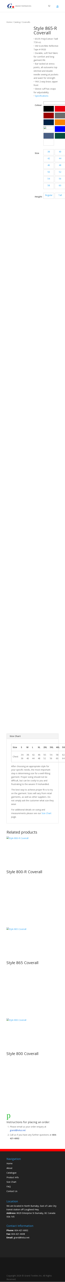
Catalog (17, 22)
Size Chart (46, 813)
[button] (48, 109)
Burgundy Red (49, 115)
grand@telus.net (18, 1130)
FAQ (8, 1186)
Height (38, 196)
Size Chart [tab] (15, 736)
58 (48, 185)
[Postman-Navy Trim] (49, 129)
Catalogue (11, 1172)
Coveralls (26, 22)
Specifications (41, 95)
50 (48, 171)
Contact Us (11, 1191)
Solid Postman (49, 136)
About (9, 1168)
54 (48, 178)
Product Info (12, 1177)
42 (48, 158)
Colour (38, 105)
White (49, 142)
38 (48, 151)
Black (49, 109)
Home (9, 22)
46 (48, 165)
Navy (49, 122)
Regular (48, 195)
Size (37, 153)
